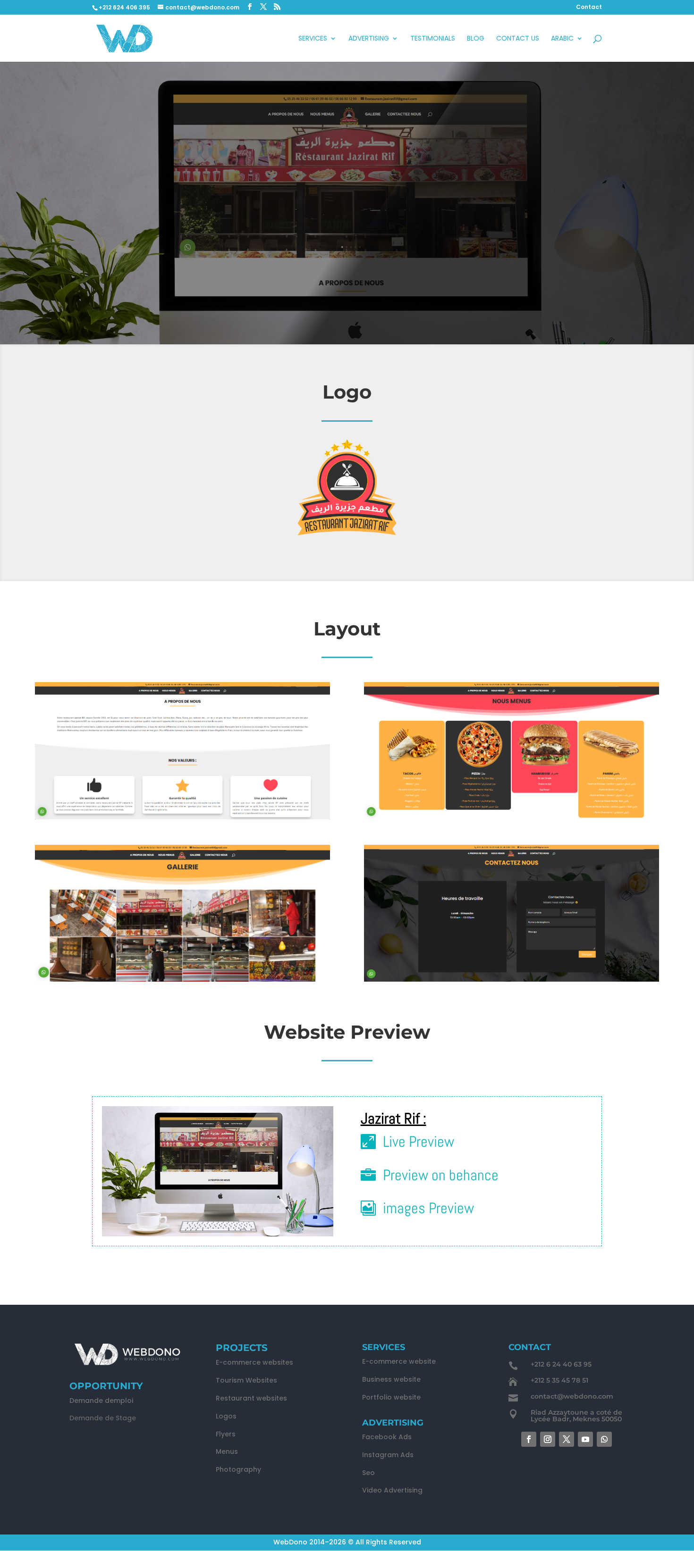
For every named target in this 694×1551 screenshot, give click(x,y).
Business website (391, 1379)
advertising (368, 39)
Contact (589, 7)
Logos (226, 1416)
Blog (475, 39)
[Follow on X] (566, 1439)
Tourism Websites (246, 1380)
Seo (368, 1472)
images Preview (428, 1208)
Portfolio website (391, 1397)
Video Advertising (392, 1490)
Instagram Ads (388, 1454)
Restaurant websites (251, 1398)
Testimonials (432, 39)
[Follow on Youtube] (585, 1439)
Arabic (562, 39)
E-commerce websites (254, 1362)
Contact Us (517, 39)
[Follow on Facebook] (528, 1439)
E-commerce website (399, 1361)
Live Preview (418, 1141)
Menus (227, 1451)
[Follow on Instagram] (547, 1439)
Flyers (226, 1434)
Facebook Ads (387, 1437)
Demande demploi (101, 1400)
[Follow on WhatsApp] (604, 1439)
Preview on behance (441, 1175)
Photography (238, 1469)
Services (312, 39)
